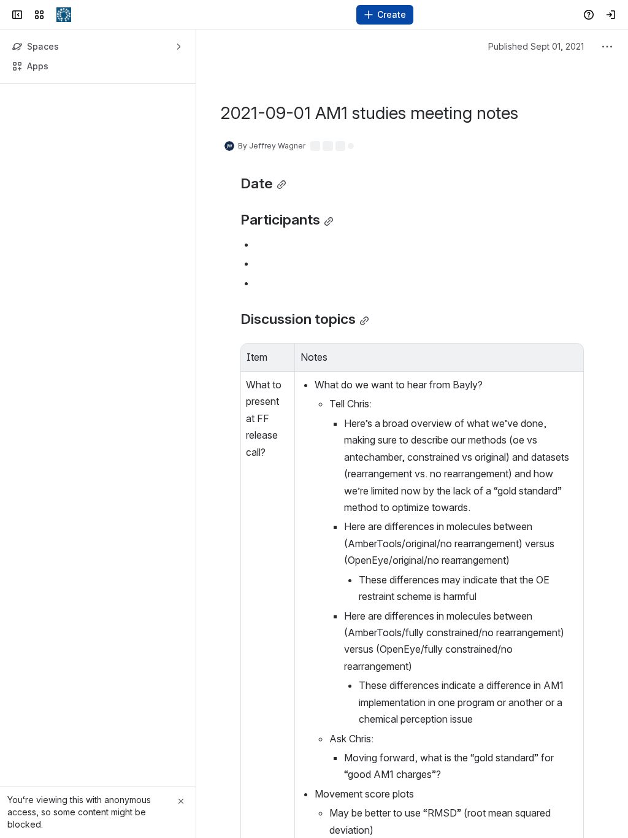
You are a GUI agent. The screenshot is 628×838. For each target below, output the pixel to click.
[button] (282, 355)
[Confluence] (64, 15)
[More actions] (607, 46)
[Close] (181, 801)
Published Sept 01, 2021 (536, 46)
